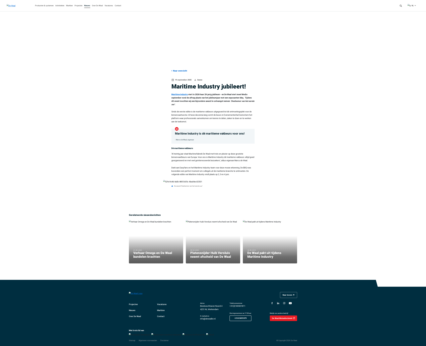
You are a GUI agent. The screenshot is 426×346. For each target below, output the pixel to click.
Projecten (78, 6)
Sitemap (132, 340)
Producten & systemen (44, 6)
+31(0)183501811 (237, 306)
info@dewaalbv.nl (208, 319)
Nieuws (87, 6)
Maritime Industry (179, 94)
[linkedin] (278, 303)
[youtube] (290, 303)
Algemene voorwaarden (148, 340)
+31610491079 (240, 318)
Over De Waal (97, 6)
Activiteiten (59, 6)
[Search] (401, 5)
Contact (118, 6)
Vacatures (109, 6)
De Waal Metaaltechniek (282, 318)
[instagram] (284, 303)
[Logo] (16, 5)
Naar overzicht (180, 71)
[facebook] (272, 303)
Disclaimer (164, 340)
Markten (69, 6)
